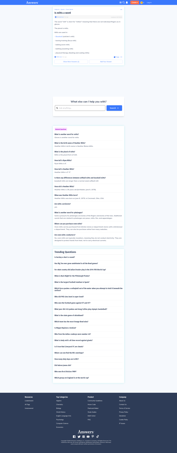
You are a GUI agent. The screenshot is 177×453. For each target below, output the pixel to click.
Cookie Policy (123, 420)
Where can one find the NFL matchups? (69, 353)
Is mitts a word (62, 12)
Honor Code (92, 404)
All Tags (27, 404)
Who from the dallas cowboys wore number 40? (72, 334)
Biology (58, 408)
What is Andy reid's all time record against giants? (73, 340)
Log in (149, 2)
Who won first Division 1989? (65, 371)
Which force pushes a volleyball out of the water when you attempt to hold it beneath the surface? (88, 289)
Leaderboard (29, 401)
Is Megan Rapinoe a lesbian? (65, 328)
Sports (62, 9)
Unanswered (29, 408)
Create (134, 2)
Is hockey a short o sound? (64, 257)
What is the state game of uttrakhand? (69, 315)
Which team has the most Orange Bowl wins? (71, 322)
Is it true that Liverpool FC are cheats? (68, 346)
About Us (122, 401)
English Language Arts (63, 416)
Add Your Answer (106, 62)
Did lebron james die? (62, 365)
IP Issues (122, 423)
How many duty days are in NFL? (66, 359)
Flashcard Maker (93, 408)
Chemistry (59, 404)
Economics (59, 427)
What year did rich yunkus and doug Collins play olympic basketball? (80, 309)
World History (60, 412)
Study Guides (92, 412)
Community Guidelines (95, 401)
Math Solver (92, 416)
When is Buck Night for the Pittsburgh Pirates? (72, 276)
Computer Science (62, 423)
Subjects (56, 9)
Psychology (60, 420)
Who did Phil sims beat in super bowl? (69, 297)
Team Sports (69, 9)
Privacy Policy (123, 412)
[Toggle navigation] (121, 2)
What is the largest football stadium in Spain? (71, 282)
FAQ (89, 420)
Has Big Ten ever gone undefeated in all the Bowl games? (76, 263)
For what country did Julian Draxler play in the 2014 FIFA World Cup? (80, 270)
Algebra (58, 401)
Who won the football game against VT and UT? (72, 303)
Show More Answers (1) (71, 62)
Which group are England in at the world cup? (71, 378)
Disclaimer (122, 416)
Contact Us (123, 404)
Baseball (59, 36)
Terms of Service (124, 408)
